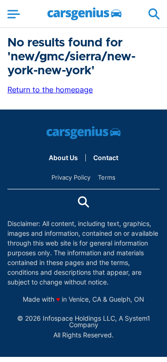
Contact (105, 158)
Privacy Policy (70, 177)
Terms (107, 177)
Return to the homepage (50, 89)
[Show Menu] (13, 13)
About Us (63, 158)
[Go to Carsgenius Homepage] (84, 13)
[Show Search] (154, 13)
